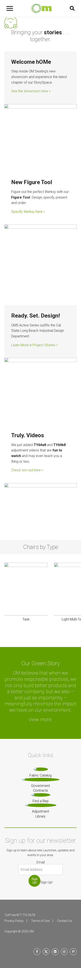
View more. (40, 719)
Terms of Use (40, 921)
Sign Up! (35, 880)
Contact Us (64, 921)
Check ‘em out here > (27, 470)
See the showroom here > (31, 91)
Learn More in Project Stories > (34, 345)
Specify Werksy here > (28, 212)
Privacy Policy (14, 921)
